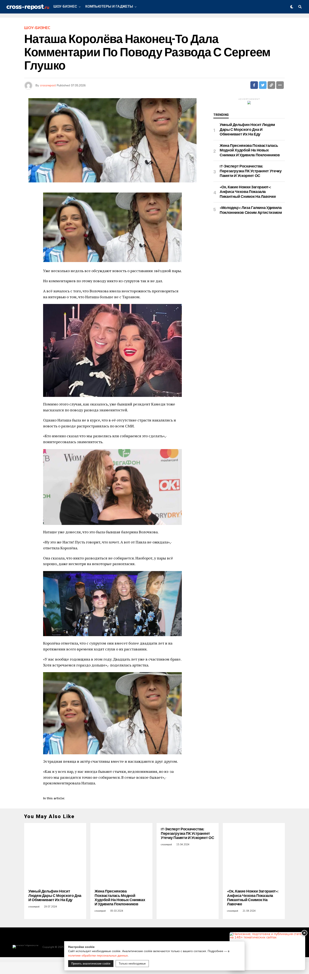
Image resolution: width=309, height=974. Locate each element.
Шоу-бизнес (65, 6)
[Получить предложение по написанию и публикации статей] (267, 951)
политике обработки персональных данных (98, 955)
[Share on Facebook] (254, 85)
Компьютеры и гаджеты (109, 6)
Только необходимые (132, 963)
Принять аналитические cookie (90, 963)
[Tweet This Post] (263, 85)
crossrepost (48, 85)
